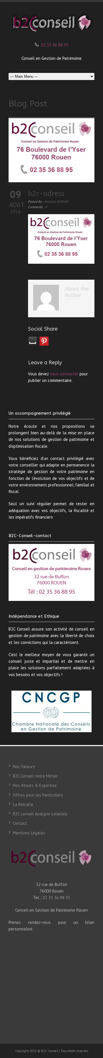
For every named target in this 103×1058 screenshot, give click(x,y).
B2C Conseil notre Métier (35, 776)
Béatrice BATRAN (56, 201)
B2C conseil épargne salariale (40, 813)
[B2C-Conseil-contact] (51, 572)
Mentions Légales (29, 833)
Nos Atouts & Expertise (35, 785)
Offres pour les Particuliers (38, 795)
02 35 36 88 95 (54, 45)
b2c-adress (46, 194)
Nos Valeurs (24, 766)
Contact (20, 823)
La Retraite (23, 804)
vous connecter (64, 373)
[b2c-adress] (51, 150)
